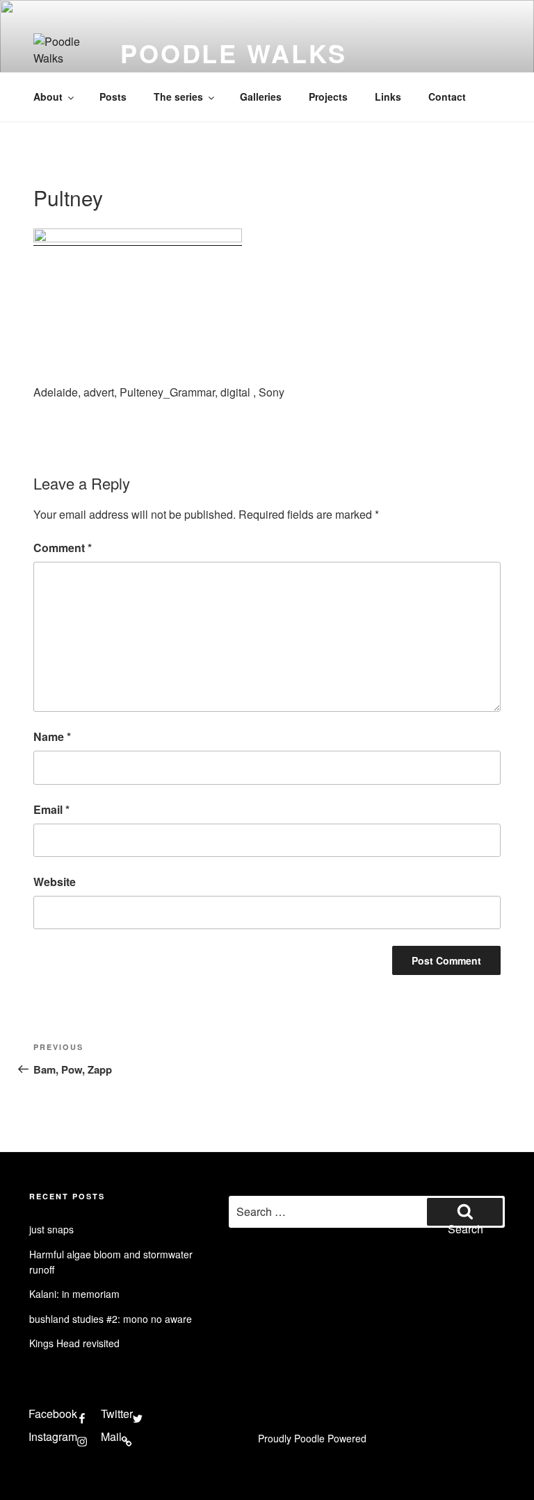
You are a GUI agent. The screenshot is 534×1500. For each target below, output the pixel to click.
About (48, 96)
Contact (447, 96)
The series (178, 96)
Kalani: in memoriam (74, 1294)
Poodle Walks (233, 53)
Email (51, 809)
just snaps (51, 1229)
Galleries (261, 96)
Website (54, 882)
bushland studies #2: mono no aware (110, 1319)
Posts (113, 96)
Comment (62, 548)
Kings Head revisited (74, 1343)
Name (52, 736)
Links (388, 96)
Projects (328, 96)
